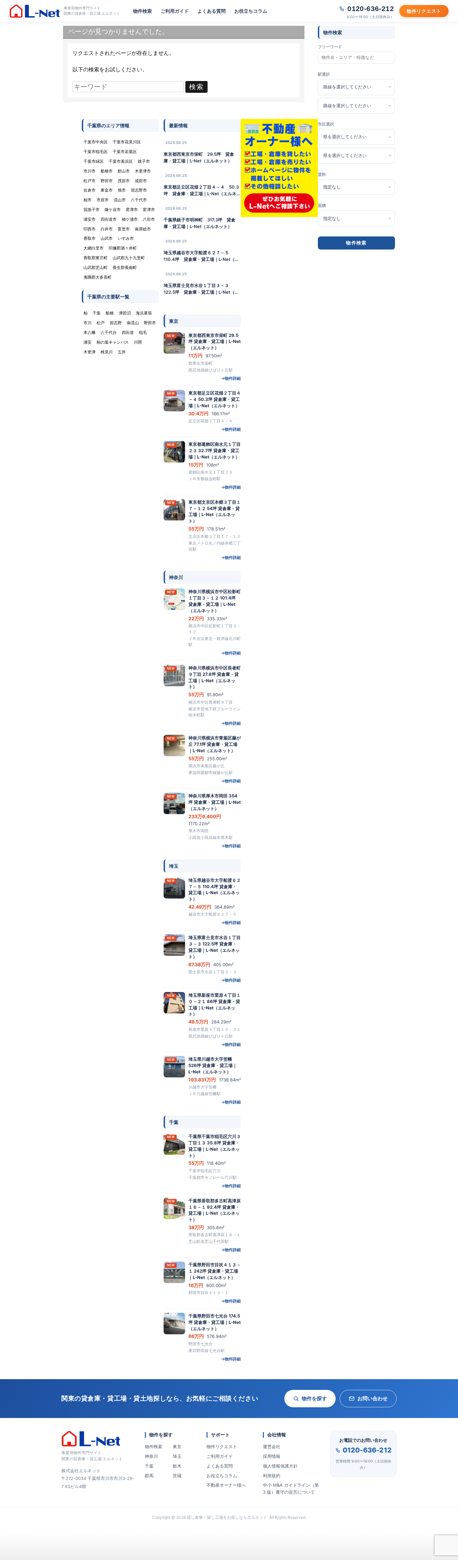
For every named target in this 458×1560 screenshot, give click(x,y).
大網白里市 (93, 248)
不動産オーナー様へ (226, 1485)
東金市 (107, 190)
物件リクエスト (222, 1446)
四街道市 (109, 219)
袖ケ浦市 (130, 219)
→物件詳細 (231, 378)
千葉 (149, 1466)
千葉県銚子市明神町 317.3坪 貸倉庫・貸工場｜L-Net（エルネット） (199, 223)
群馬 (149, 1475)
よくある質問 (211, 11)
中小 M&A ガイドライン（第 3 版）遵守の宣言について (291, 1488)
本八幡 (89, 332)
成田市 (141, 180)
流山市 (120, 199)
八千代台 (109, 332)
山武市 (107, 238)
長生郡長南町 (125, 267)
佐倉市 (89, 190)
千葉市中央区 (95, 141)
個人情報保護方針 (280, 1466)
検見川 (107, 351)
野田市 (107, 180)
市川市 (89, 170)
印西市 (89, 228)
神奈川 (151, 1456)
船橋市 (107, 170)
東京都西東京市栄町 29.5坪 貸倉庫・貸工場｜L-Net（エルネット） (199, 157)
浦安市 (89, 219)
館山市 (124, 170)
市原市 (103, 199)
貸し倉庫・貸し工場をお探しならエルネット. (227, 1517)
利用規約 (271, 1475)
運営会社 (271, 1446)
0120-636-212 (367, 1450)
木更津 (89, 351)
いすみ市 (126, 238)
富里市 (124, 228)
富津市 (149, 209)
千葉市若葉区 (125, 151)
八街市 (149, 219)
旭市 (122, 190)
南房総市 (143, 228)
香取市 (89, 238)
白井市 (107, 228)
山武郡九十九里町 (129, 257)
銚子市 (144, 161)
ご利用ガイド (175, 11)
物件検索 (142, 11)
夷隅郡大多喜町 (97, 277)
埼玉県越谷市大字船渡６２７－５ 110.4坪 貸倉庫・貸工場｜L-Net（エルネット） (201, 256)
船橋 (110, 312)
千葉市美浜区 (121, 161)
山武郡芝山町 (95, 267)
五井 (122, 351)
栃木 (177, 1466)
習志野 (116, 322)
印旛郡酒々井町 (123, 248)
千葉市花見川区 (127, 141)
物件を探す (314, 1398)
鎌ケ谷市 (113, 209)
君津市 (132, 209)
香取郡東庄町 (95, 257)
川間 (138, 342)
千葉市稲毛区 (95, 151)
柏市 (87, 199)
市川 (87, 322)
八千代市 (139, 199)
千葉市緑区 (93, 161)
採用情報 (271, 1456)
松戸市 (89, 180)
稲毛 (143, 332)
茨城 (177, 1475)
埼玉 (177, 1456)
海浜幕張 (144, 312)
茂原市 (124, 180)
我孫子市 (91, 209)
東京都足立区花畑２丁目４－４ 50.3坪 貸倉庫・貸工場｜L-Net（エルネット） (202, 190)
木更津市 (143, 170)
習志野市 (139, 190)
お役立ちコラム (250, 11)
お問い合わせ (372, 1398)
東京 (177, 1446)
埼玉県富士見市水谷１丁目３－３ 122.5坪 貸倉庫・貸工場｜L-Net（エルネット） (201, 289)
